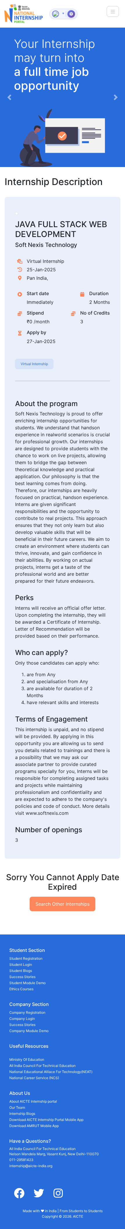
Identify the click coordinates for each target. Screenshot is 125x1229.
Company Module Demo (29, 1031)
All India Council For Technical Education (42, 1065)
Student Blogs (20, 970)
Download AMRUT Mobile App (34, 1126)
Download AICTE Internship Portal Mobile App (46, 1119)
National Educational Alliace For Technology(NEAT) (50, 1072)
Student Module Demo (27, 983)
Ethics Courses (21, 989)
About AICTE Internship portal (33, 1101)
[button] (9, 97)
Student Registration (25, 958)
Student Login (20, 964)
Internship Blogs (22, 1113)
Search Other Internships (62, 904)
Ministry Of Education (26, 1059)
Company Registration (27, 1012)
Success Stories (22, 977)
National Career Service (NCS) (34, 1078)
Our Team (17, 1107)
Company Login (22, 1018)
